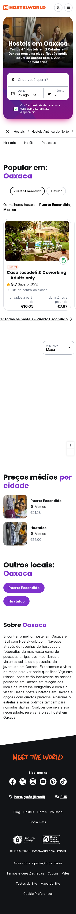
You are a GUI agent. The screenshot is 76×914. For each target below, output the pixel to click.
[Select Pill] (58, 7)
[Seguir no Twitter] (22, 781)
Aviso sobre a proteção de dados (38, 863)
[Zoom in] (70, 445)
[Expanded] (8, 131)
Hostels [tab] (9, 142)
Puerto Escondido (23, 588)
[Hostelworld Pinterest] (53, 781)
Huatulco (16, 601)
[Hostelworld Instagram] (33, 781)
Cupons (53, 873)
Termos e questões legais (25, 873)
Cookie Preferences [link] (38, 893)
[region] (38, 398)
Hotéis (42, 812)
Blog (17, 812)
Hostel (12, 267)
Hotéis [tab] (29, 142)
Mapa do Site (50, 883)
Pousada (56, 812)
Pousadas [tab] (49, 142)
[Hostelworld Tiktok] (63, 781)
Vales (65, 873)
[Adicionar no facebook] (12, 781)
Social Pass (38, 822)
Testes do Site (26, 883)
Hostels (28, 812)
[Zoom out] (70, 452)
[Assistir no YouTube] (43, 781)
